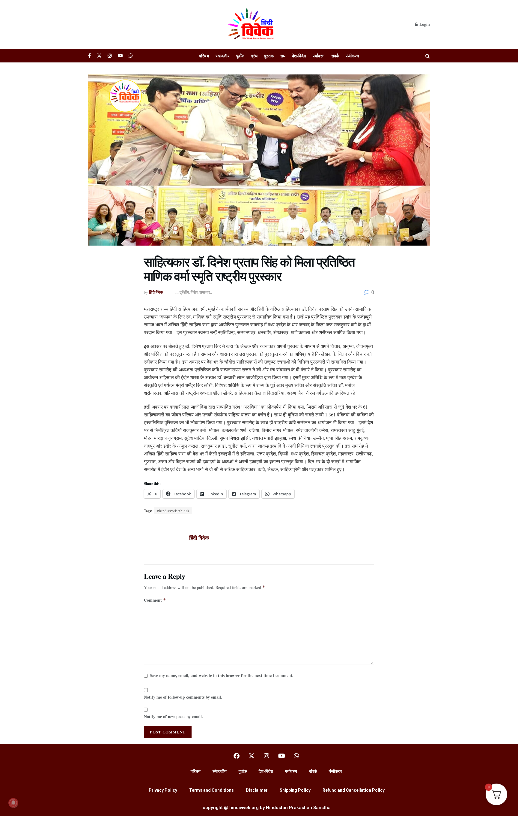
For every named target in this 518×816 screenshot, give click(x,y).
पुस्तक (269, 56)
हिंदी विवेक (156, 292)
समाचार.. (205, 292)
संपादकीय (223, 56)
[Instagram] (266, 756)
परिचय (204, 56)
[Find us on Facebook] (89, 55)
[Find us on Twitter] (99, 55)
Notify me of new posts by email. (173, 716)
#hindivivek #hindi (173, 510)
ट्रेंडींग (184, 292)
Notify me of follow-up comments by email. (183, 697)
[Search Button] (427, 55)
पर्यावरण (319, 56)
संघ (282, 56)
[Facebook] (237, 756)
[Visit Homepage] (251, 24)
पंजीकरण (352, 56)
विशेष (194, 292)
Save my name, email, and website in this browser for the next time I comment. (221, 675)
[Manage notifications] (13, 803)
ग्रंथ (254, 56)
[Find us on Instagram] (110, 55)
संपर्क (335, 56)
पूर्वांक (240, 56)
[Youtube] (281, 756)
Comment (155, 600)
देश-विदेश (299, 56)
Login (424, 24)
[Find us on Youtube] (120, 55)
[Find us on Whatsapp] (131, 55)
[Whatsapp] (296, 756)
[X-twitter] (252, 756)
